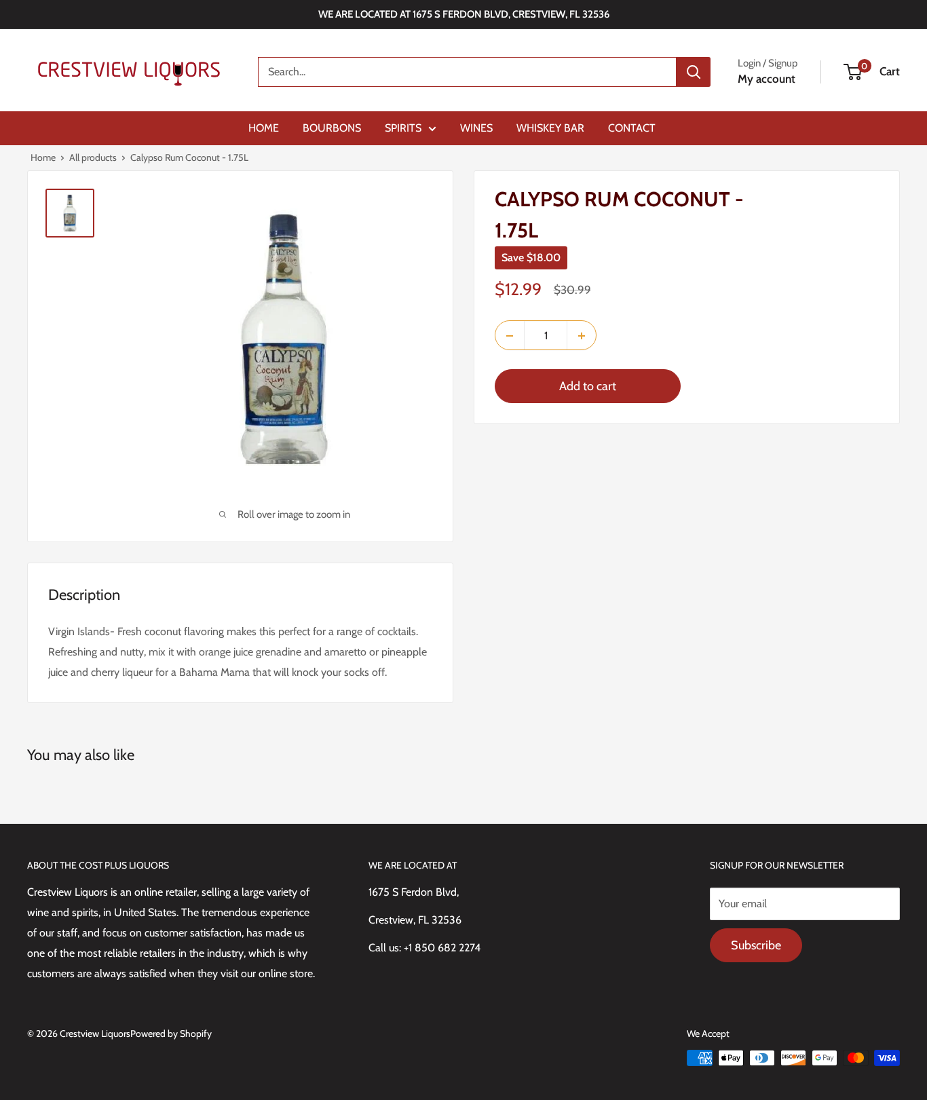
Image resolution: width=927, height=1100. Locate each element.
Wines (476, 127)
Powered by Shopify (171, 1033)
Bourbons (332, 127)
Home (263, 127)
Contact (632, 127)
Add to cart (587, 386)
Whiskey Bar (550, 127)
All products (93, 157)
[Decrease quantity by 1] (509, 336)
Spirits (403, 127)
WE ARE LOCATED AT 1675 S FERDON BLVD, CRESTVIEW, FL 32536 (463, 14)
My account (766, 79)
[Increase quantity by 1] (581, 336)
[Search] (694, 72)
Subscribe (756, 945)
